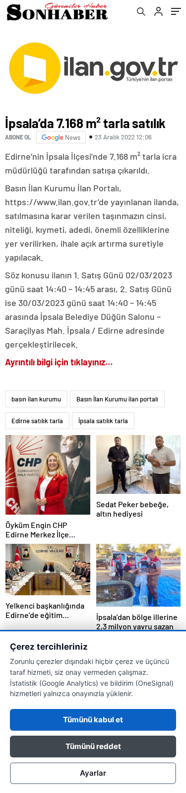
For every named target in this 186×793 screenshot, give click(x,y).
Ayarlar (93, 773)
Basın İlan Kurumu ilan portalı (117, 399)
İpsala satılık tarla (103, 421)
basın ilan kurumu (36, 399)
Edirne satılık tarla (37, 421)
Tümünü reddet (93, 746)
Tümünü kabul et (93, 719)
